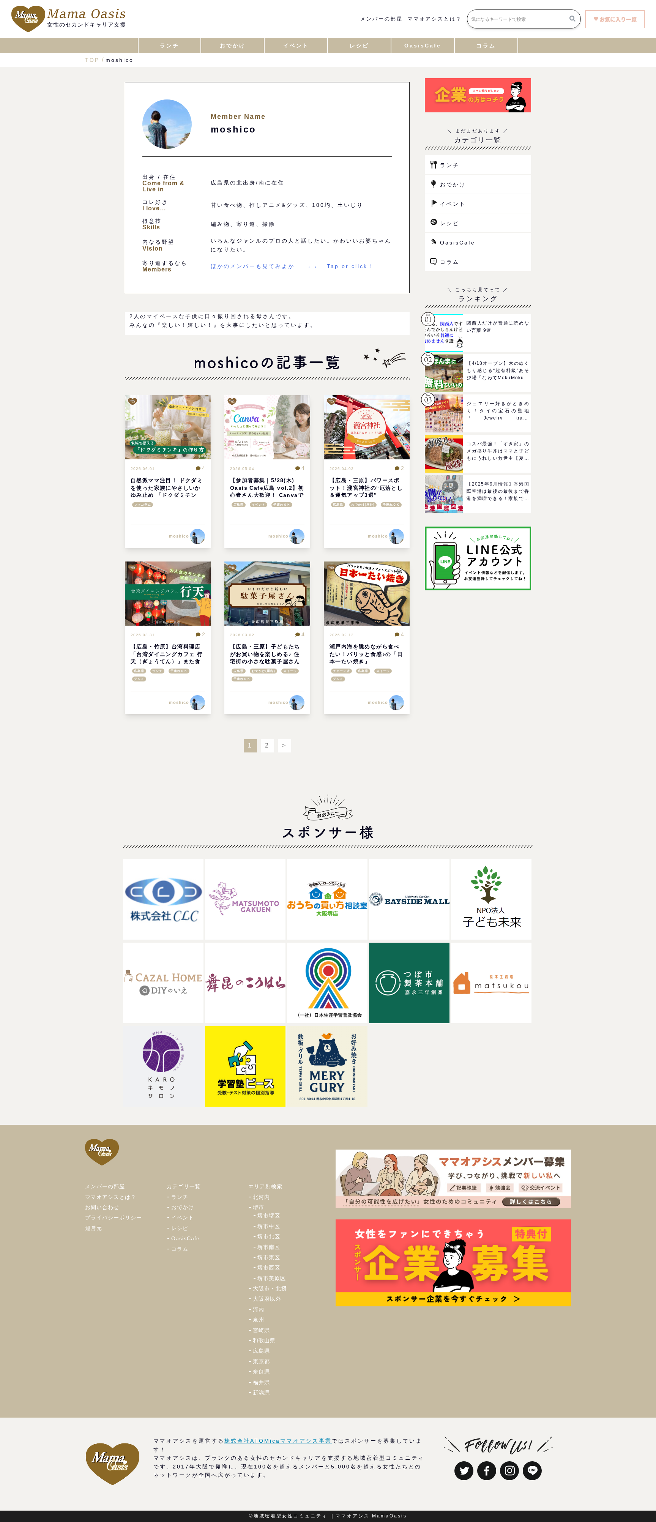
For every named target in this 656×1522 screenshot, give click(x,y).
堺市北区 (268, 1236)
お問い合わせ (102, 1207)
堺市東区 (268, 1257)
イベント (258, 504)
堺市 (258, 1207)
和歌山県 (264, 1340)
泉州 (258, 1320)
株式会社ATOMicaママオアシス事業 (278, 1441)
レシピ (449, 223)
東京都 (261, 1361)
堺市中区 (268, 1226)
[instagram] (509, 1470)
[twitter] (463, 1470)
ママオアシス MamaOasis (371, 1516)
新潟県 (261, 1393)
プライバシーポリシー (113, 1217)
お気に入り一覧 (618, 19)
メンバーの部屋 (381, 19)
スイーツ (290, 671)
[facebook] (486, 1470)
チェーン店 (341, 671)
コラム (449, 262)
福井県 (261, 1382)
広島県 (238, 504)
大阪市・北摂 (270, 1288)
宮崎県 (261, 1330)
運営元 (93, 1228)
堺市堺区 (268, 1216)
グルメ (139, 679)
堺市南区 (268, 1247)
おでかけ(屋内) (263, 671)
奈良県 (261, 1372)
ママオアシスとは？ (434, 19)
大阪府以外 (267, 1299)
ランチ (157, 671)
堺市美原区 (271, 1278)
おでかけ (453, 184)
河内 (258, 1309)
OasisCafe (457, 243)
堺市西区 (268, 1268)
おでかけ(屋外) (363, 504)
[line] (532, 1470)
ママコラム (142, 504)
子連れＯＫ (281, 504)
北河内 (261, 1197)
